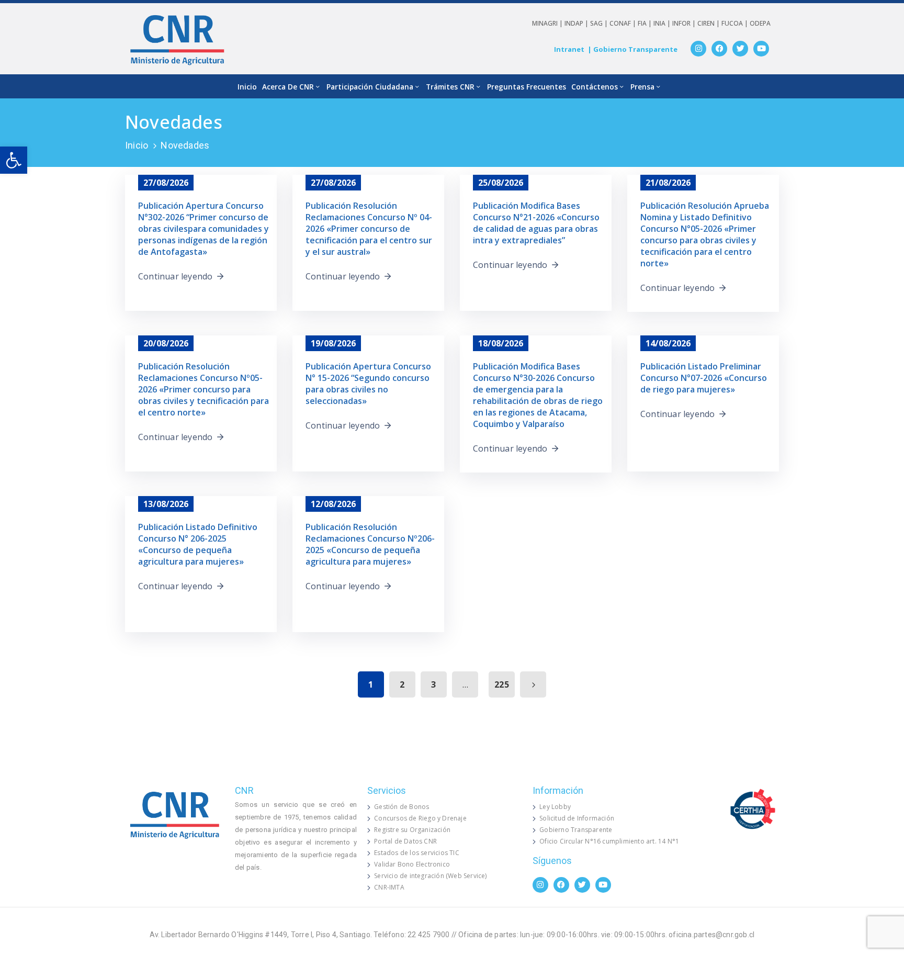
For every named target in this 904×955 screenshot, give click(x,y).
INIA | (662, 23)
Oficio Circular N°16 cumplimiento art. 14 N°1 (609, 841)
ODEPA (760, 23)
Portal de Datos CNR (405, 841)
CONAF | (623, 23)
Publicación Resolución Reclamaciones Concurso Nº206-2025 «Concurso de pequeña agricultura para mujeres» (370, 544)
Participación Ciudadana (369, 87)
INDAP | (577, 23)
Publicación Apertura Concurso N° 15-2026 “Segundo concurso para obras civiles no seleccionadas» (368, 384)
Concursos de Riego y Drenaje (420, 818)
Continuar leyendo (175, 276)
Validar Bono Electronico (412, 864)
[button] (13, 160)
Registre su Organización (412, 829)
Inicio (247, 87)
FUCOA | (735, 23)
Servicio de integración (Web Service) (430, 875)
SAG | (599, 23)
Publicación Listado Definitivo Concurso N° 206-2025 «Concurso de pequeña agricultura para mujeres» (197, 544)
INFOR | (684, 23)
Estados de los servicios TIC (416, 852)
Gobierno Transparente (575, 829)
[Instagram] (698, 49)
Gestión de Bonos (401, 806)
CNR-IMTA (389, 887)
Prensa (642, 87)
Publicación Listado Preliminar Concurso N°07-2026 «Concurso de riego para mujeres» (703, 378)
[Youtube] (761, 49)
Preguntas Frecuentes (526, 87)
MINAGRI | (548, 23)
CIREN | (709, 23)
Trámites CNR (450, 87)
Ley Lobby (555, 806)
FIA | (645, 23)
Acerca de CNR (288, 87)
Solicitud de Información (576, 818)
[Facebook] (719, 49)
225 (501, 684)
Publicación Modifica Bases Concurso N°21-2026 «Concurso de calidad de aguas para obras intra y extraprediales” (536, 223)
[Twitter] (740, 49)
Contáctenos (594, 87)
